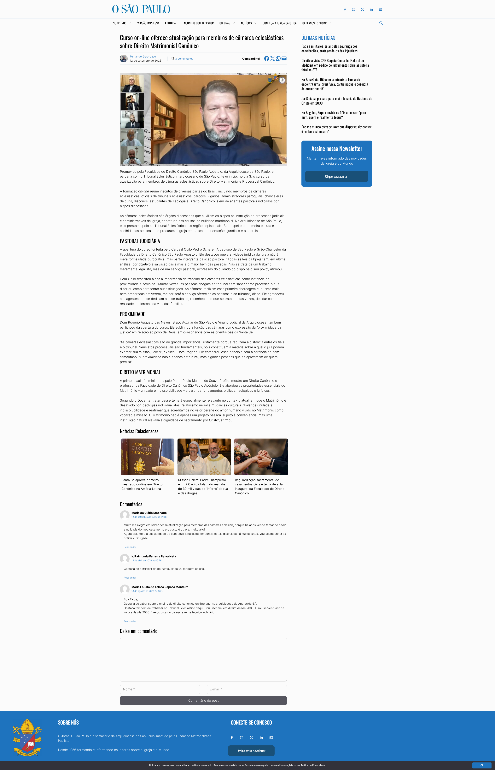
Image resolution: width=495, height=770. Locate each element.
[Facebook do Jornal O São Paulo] (345, 9)
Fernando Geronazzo (143, 56)
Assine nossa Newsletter (251, 750)
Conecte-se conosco (251, 722)
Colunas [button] (224, 23)
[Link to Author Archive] (124, 58)
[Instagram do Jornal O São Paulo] (354, 9)
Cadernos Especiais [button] (315, 23)
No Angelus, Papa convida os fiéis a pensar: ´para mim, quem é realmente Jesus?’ (333, 115)
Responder (130, 547)
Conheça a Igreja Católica (280, 23)
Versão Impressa (148, 23)
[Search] (381, 23)
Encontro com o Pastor (198, 23)
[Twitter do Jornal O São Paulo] (362, 9)
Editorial (171, 23)
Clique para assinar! (336, 176)
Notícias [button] (246, 23)
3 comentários (184, 58)
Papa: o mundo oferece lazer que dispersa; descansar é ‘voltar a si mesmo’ (336, 129)
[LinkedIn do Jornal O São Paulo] (371, 9)
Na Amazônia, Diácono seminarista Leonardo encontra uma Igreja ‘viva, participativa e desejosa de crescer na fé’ (334, 84)
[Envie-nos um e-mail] (379, 9)
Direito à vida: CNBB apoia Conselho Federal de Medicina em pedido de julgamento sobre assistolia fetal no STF (335, 65)
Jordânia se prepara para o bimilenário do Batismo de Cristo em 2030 (336, 101)
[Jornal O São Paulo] (141, 12)
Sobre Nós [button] (119, 23)
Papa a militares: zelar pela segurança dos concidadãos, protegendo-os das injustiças (329, 48)
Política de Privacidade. (313, 765)
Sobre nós (68, 722)
